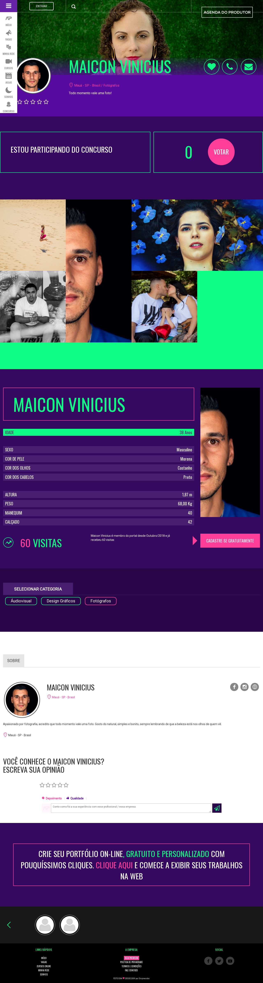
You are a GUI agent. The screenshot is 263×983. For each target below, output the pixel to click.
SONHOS (44, 974)
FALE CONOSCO (131, 970)
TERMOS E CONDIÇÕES (131, 966)
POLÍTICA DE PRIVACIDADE (131, 962)
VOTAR (221, 151)
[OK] (216, 808)
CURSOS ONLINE (44, 966)
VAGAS (44, 962)
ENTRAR (41, 6)
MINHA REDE (43, 970)
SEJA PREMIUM (131, 958)
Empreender (144, 978)
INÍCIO (44, 958)
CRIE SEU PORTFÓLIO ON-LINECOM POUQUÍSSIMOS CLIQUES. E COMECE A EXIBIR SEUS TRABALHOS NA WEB (131, 865)
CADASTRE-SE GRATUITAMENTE (230, 541)
